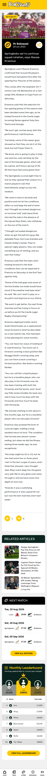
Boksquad (22, 43)
